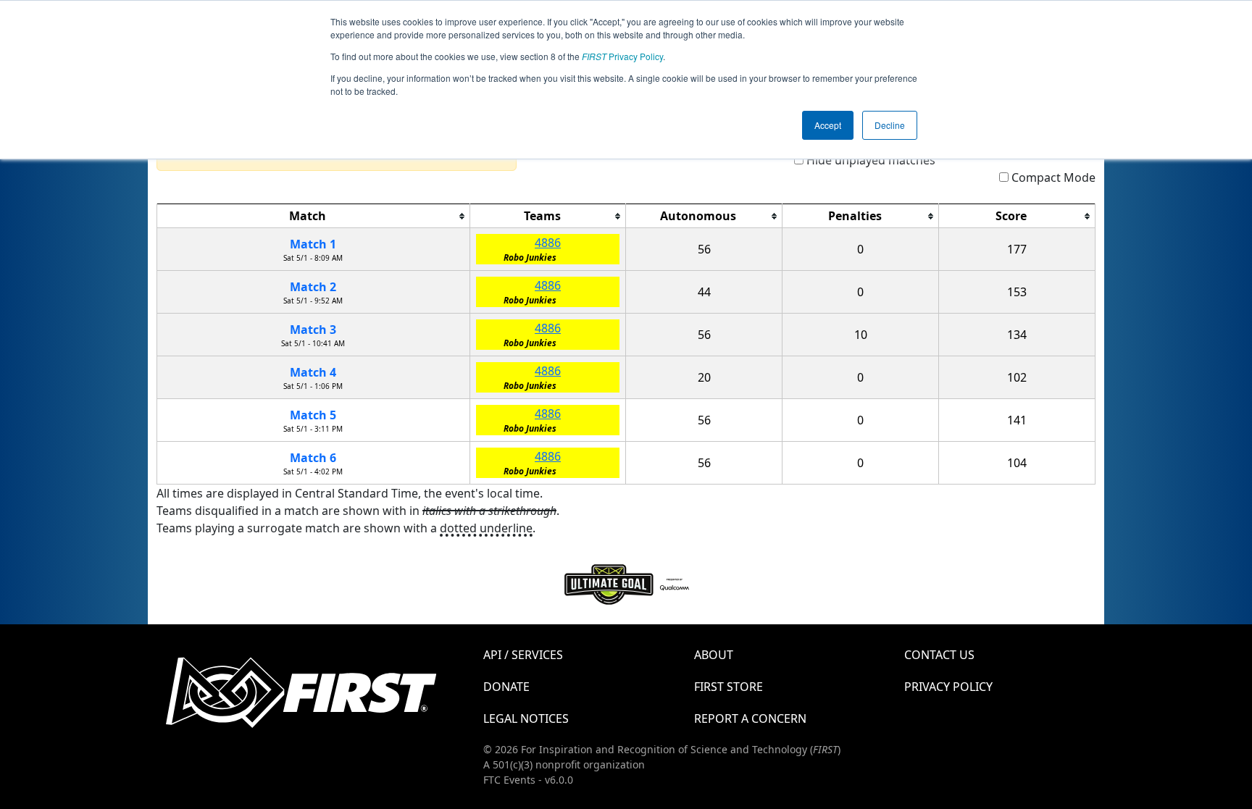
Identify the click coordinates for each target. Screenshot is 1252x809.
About (713, 655)
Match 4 (313, 372)
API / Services (523, 655)
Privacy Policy (622, 56)
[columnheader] (313, 216)
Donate (506, 687)
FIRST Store (728, 687)
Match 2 (313, 287)
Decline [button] (890, 125)
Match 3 (313, 330)
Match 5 (313, 415)
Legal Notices (526, 718)
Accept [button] (827, 125)
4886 (548, 243)
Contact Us (939, 655)
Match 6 (313, 458)
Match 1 (313, 244)
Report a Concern (750, 718)
